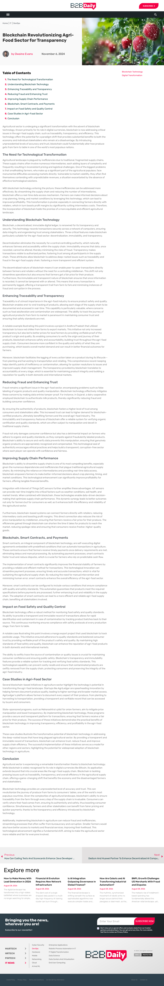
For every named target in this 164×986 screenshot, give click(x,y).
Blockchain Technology (132, 72)
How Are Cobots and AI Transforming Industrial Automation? (113, 881)
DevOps (16, 23)
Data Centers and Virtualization (61, 959)
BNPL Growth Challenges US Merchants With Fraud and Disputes (146, 881)
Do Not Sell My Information (55, 980)
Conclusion (13, 118)
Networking (36, 959)
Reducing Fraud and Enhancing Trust (28, 94)
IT (10, 23)
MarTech (11, 948)
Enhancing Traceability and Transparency (30, 89)
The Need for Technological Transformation (30, 79)
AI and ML (36, 966)
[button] (155, 14)
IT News (9, 963)
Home (5, 23)
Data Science (54, 956)
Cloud (34, 963)
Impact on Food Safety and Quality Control (29, 108)
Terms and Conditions (36, 980)
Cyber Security (38, 945)
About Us (134, 980)
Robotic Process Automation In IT (62, 948)
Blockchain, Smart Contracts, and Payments (31, 103)
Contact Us (143, 980)
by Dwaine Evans (22, 53)
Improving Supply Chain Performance (28, 99)
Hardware (36, 952)
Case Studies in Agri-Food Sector (25, 113)
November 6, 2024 (53, 53)
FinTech (10, 958)
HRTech (10, 953)
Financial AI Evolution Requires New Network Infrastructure (48, 881)
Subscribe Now (144, 921)
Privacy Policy (22, 980)
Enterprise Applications (58, 945)
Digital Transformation (132, 75)
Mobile (34, 956)
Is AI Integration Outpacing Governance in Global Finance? (82, 881)
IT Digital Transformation (59, 952)
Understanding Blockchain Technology (28, 84)
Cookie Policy (10, 980)
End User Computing (57, 963)
